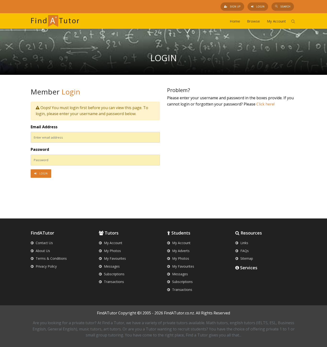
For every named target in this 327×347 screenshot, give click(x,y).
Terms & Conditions (51, 258)
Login (260, 6)
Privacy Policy (46, 266)
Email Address (44, 126)
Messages (111, 266)
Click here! (265, 104)
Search (285, 6)
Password (40, 149)
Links (243, 243)
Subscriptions (113, 274)
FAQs (244, 250)
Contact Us (44, 243)
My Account (276, 21)
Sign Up (235, 6)
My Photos (112, 250)
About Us (42, 250)
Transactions (113, 281)
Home (235, 21)
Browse (253, 21)
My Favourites (114, 258)
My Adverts (180, 250)
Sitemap (246, 258)
